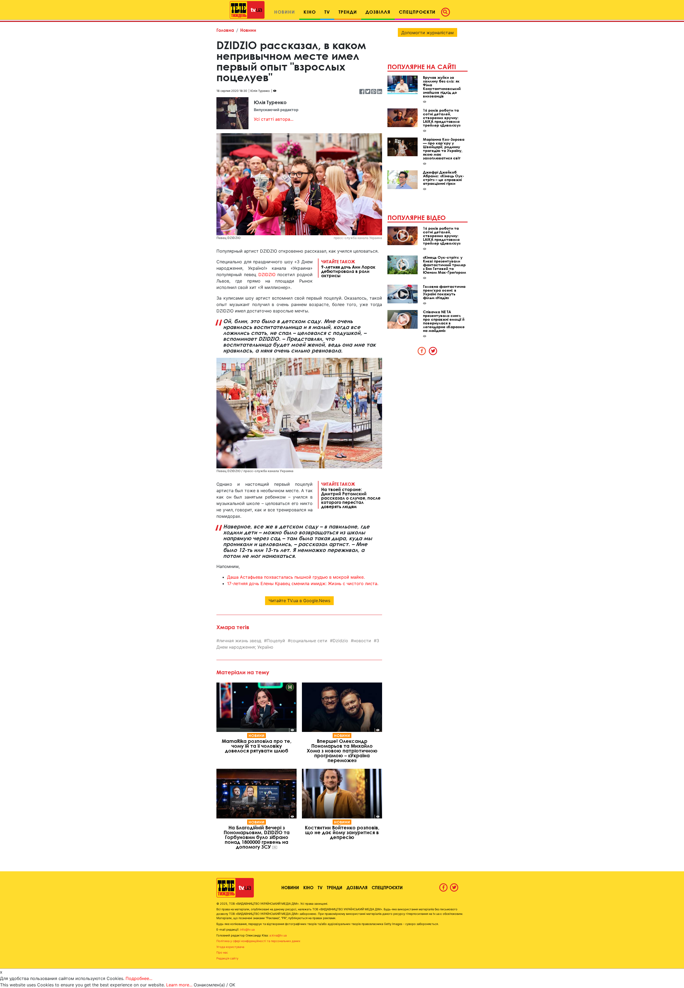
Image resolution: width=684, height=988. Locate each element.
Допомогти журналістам (427, 32)
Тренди (334, 887)
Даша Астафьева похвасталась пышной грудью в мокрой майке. (296, 577)
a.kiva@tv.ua (278, 935)
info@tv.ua (247, 929)
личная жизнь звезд (240, 640)
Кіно (308, 887)
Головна (225, 30)
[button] (447, 12)
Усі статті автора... (273, 119)
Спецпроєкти (387, 887)
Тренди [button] (348, 11)
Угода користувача (230, 947)
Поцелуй (276, 640)
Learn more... (179, 984)
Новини (248, 30)
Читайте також (348, 268)
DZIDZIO (266, 274)
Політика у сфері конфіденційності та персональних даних (258, 941)
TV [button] (327, 11)
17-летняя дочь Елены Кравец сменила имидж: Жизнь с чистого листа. (302, 583)
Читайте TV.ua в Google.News (299, 600)
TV (320, 887)
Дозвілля (357, 887)
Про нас (222, 952)
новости (362, 640)
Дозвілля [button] (378, 11)
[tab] (422, 351)
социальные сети (308, 640)
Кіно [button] (310, 11)
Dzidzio (340, 640)
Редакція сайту (227, 958)
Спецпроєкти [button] (417, 11)
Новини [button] (284, 11)
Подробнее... (139, 978)
